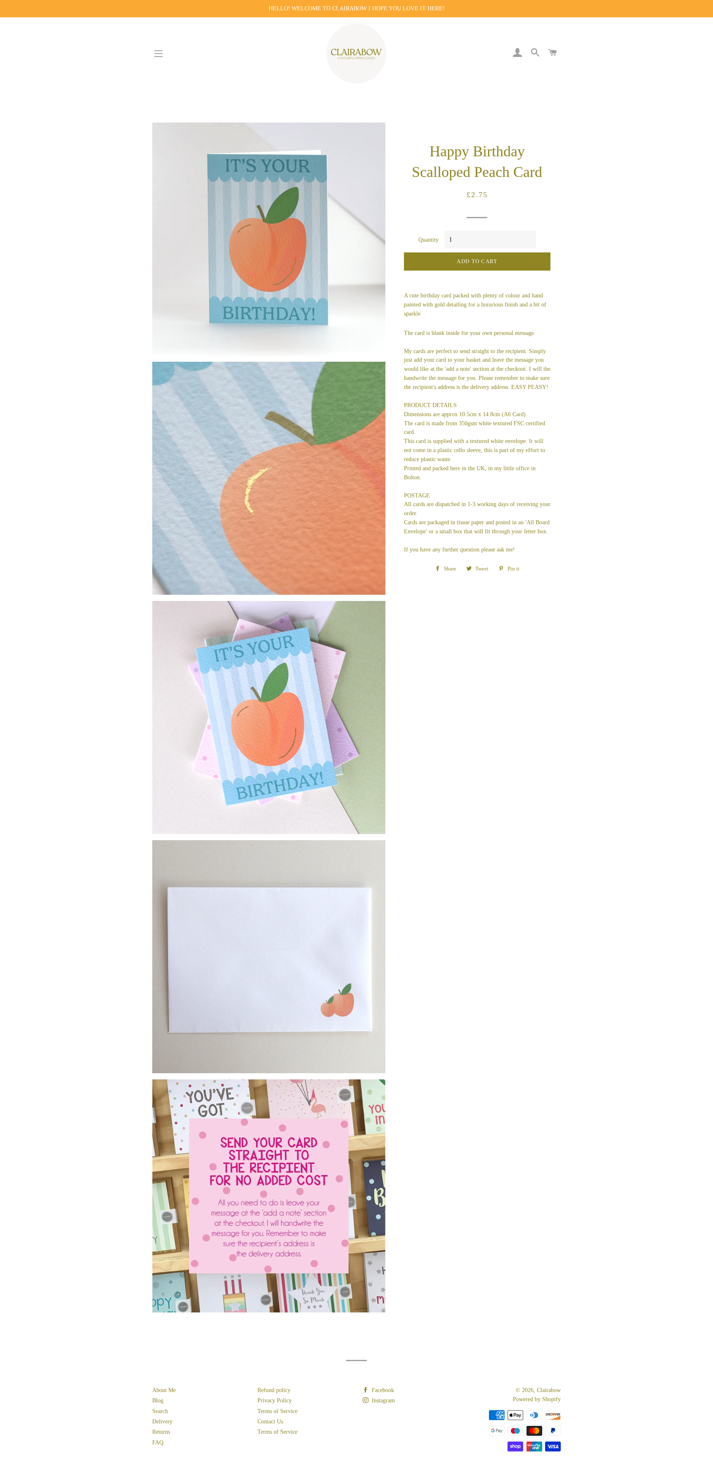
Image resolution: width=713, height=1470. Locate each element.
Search (160, 1411)
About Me (164, 1390)
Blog (157, 1400)
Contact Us (270, 1421)
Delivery (162, 1421)
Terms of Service (277, 1411)
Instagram (382, 1400)
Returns (161, 1432)
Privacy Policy (274, 1400)
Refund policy (273, 1390)
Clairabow (549, 1390)
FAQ (157, 1442)
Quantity (428, 240)
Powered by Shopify (537, 1399)
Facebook (382, 1390)
